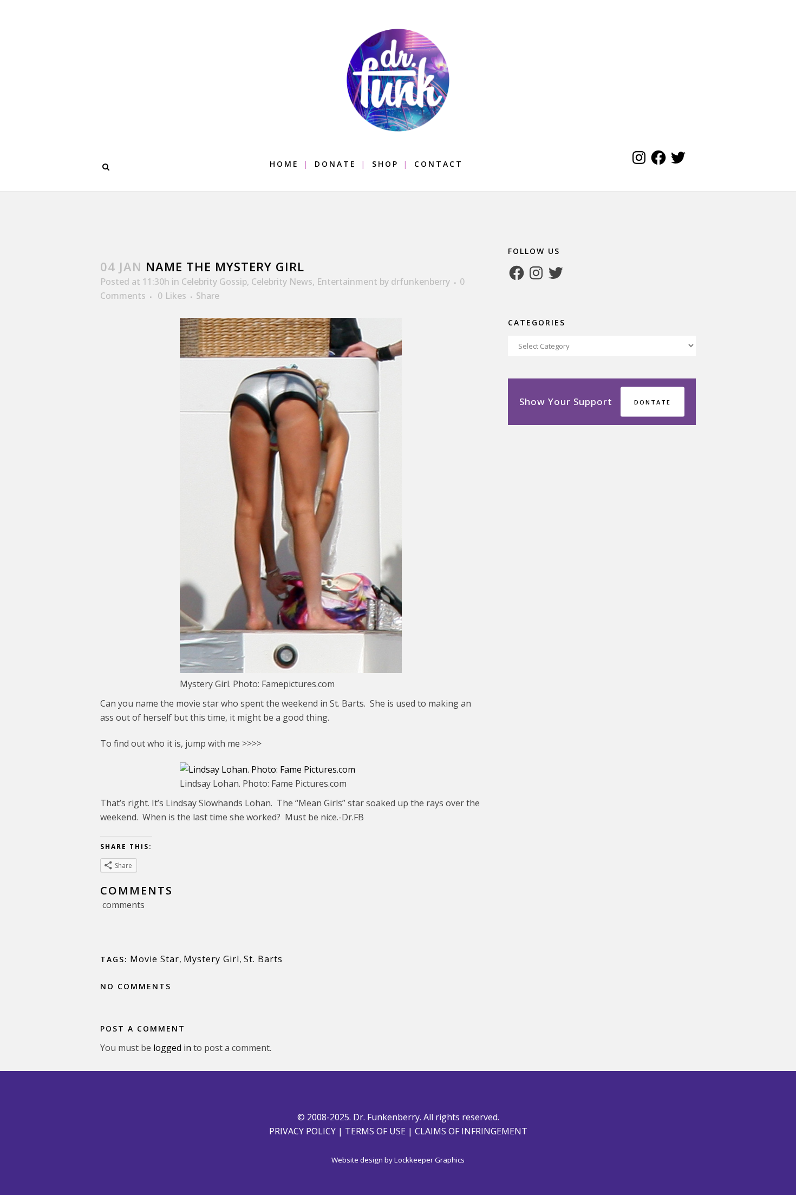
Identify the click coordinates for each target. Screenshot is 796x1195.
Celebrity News (281, 282)
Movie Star (154, 959)
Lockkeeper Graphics (429, 1160)
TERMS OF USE (375, 1131)
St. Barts (263, 959)
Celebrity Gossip (214, 282)
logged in (172, 1048)
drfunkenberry (420, 282)
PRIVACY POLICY (302, 1131)
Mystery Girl (211, 959)
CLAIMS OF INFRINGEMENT (471, 1131)
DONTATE (652, 402)
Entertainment (347, 282)
